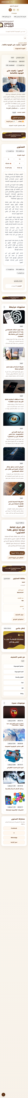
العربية (14, 112)
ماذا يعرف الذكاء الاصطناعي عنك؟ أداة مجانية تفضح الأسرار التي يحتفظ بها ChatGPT (14, 333)
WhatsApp (14, 838)
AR (10, 10)
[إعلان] (14, 640)
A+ (19, 159)
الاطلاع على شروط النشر (16, 558)
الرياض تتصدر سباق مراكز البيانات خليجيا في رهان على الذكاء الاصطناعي (14, 469)
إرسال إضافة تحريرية (17, 553)
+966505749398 (5, 2)
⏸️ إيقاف (21, 121)
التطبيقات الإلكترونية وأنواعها (14, 810)
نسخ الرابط (14, 842)
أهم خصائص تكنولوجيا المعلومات (14, 746)
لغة (22, 688)
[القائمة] (25, 38)
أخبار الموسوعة (19, 672)
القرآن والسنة (19, 677)
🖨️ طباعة (19, 168)
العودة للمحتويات (20, 48)
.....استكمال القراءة (12, 108)
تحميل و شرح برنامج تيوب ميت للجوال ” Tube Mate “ (14, 724)
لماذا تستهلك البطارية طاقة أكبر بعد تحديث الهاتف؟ (14, 400)
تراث (22, 682)
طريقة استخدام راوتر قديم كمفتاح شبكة (14, 368)
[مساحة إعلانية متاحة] (14, 135)
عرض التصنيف (19, 615)
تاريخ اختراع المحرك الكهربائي (15, 768)
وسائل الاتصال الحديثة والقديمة (14, 789)
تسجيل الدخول (14, 6)
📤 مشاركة (8, 163)
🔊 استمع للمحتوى (18, 118)
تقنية (12, 57)
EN (14, 10)
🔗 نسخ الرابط (10, 121)
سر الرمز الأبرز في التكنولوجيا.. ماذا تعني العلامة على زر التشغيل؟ (15, 434)
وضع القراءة (8, 168)
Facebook (14, 828)
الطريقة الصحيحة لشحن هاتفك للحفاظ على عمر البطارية (15, 503)
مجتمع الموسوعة (18, 666)
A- (8, 159)
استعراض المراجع (18, 619)
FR (18, 10)
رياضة (21, 693)
